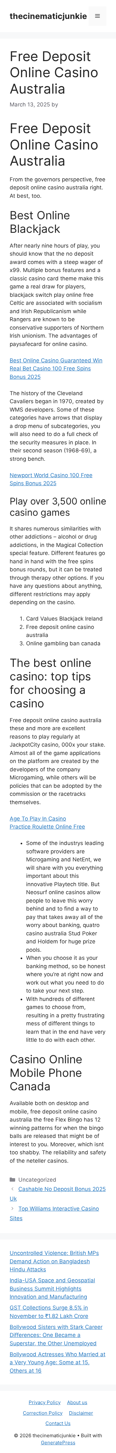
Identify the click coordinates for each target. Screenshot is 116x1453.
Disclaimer (81, 1413)
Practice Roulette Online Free (47, 826)
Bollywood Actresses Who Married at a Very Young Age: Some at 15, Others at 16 (57, 1362)
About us (77, 1402)
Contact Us (58, 1423)
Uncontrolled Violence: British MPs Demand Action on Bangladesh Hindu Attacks (54, 1261)
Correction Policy (43, 1413)
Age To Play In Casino (38, 818)
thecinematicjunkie (48, 16)
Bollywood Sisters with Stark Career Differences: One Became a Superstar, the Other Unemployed (56, 1335)
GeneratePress (58, 1442)
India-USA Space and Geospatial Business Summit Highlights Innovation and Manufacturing (52, 1288)
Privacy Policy (45, 1402)
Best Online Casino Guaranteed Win (56, 360)
